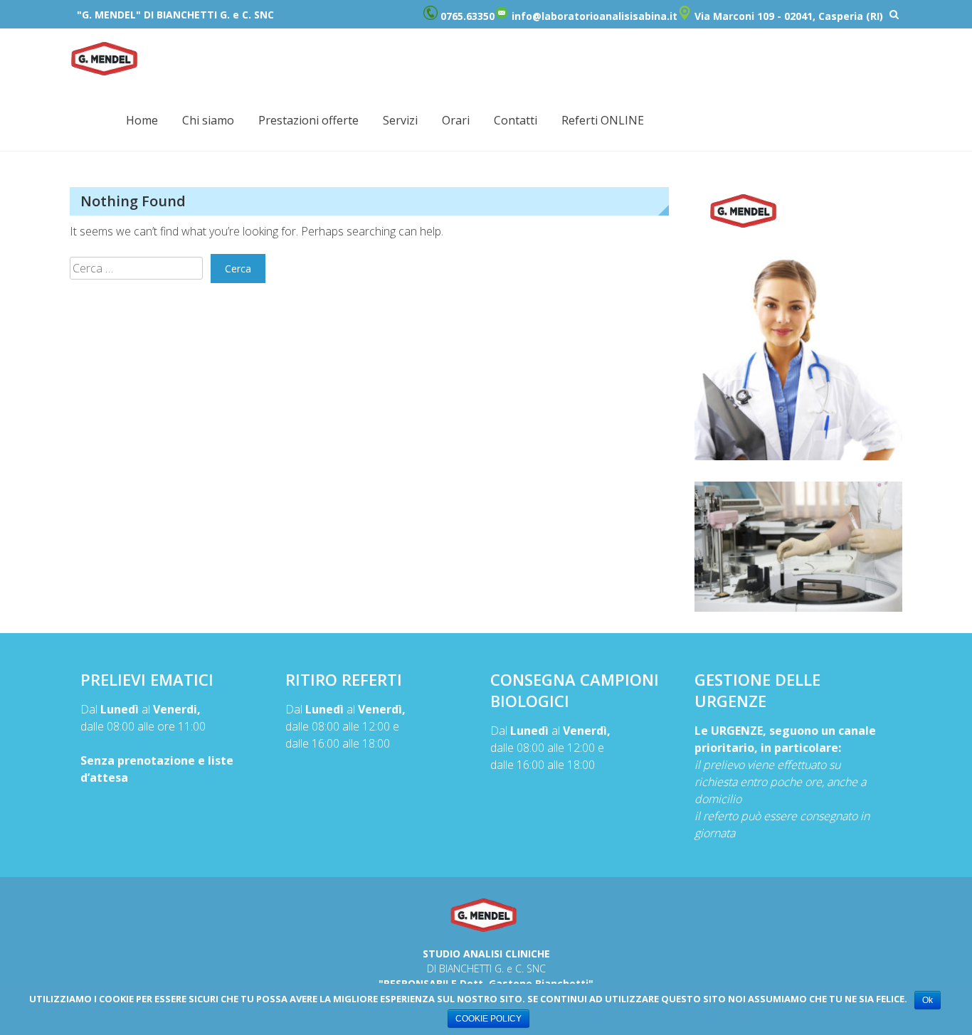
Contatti (515, 120)
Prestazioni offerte (308, 120)
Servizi (400, 120)
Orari (456, 120)
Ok (927, 1000)
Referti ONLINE (602, 120)
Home (142, 120)
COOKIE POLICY (488, 1019)
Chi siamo (208, 120)
